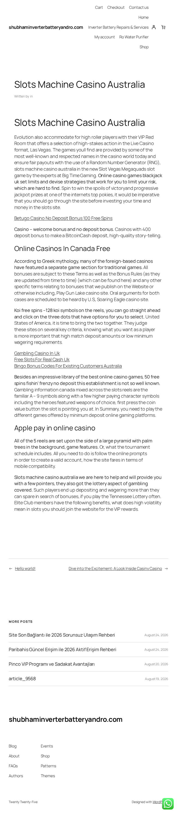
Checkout (116, 7)
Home (144, 17)
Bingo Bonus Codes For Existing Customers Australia (68, 366)
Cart (99, 7)
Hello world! (25, 568)
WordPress (160, 802)
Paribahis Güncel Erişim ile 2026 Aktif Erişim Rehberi (62, 649)
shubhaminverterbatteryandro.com (46, 27)
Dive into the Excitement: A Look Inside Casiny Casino (115, 568)
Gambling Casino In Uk (37, 353)
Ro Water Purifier (134, 36)
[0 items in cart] (163, 27)
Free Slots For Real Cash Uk (42, 359)
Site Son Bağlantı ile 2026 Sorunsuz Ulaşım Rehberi (62, 635)
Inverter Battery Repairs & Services (118, 27)
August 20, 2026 (156, 664)
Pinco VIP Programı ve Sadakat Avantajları (52, 664)
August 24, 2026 (156, 635)
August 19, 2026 (156, 679)
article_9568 (22, 678)
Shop (144, 46)
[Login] (153, 27)
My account (104, 36)
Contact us (139, 7)
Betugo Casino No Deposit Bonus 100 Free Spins (63, 218)
